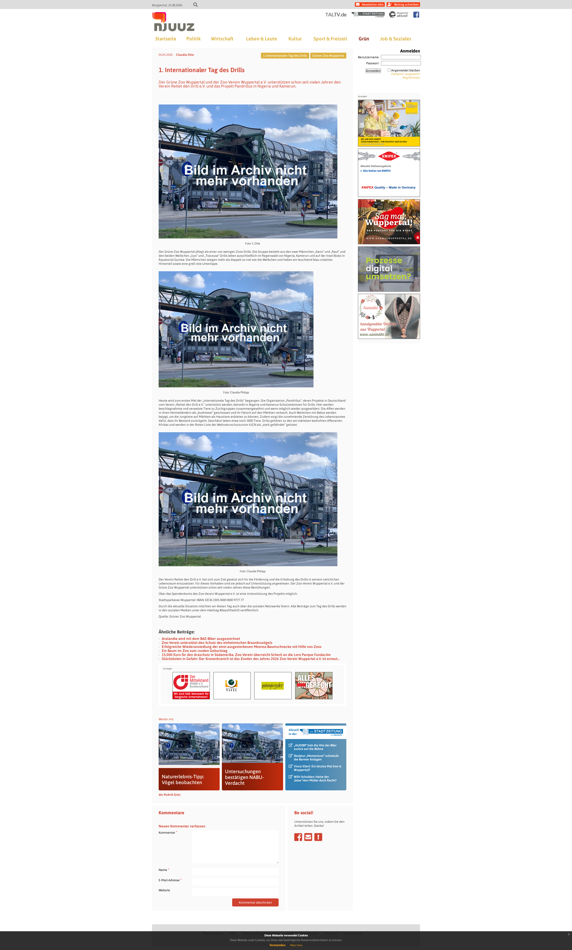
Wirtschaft (222, 39)
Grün (364, 39)
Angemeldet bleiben (405, 70)
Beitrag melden (318, 837)
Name (164, 870)
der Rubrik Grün (170, 794)
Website (164, 890)
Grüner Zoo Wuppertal (328, 55)
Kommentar (168, 832)
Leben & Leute (261, 39)
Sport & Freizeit (330, 39)
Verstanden (277, 945)
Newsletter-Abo (373, 4)
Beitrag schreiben (406, 4)
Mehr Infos (296, 945)
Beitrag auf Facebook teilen (298, 837)
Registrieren (411, 77)
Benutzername (368, 57)
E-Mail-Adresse (170, 880)
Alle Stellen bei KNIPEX (375, 170)
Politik (193, 39)
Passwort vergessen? (405, 74)
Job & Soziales (395, 39)
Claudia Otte (185, 54)
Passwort (372, 63)
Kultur (295, 39)
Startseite (165, 39)
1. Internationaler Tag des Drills (285, 55)
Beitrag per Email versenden (308, 837)
